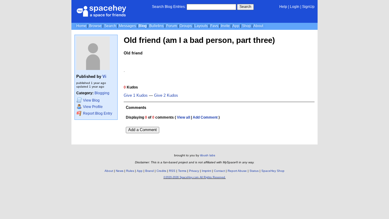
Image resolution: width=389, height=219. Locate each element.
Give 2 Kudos (166, 95)
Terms (182, 170)
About (258, 26)
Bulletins (156, 26)
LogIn (294, 7)
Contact (219, 170)
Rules (130, 170)
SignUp (308, 7)
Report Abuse (237, 170)
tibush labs (207, 155)
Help (283, 7)
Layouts (201, 26)
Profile (93, 107)
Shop (246, 26)
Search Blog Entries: (169, 7)
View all (183, 117)
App (235, 26)
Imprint (206, 170)
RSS (172, 170)
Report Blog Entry (97, 114)
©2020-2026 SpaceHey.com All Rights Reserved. (195, 177)
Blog (142, 26)
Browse (95, 26)
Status (254, 170)
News (119, 170)
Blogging (102, 93)
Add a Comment (142, 129)
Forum (171, 26)
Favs (214, 26)
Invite (225, 26)
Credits (161, 170)
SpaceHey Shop (272, 170)
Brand (149, 170)
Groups (186, 26)
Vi (104, 76)
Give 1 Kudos (136, 95)
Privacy (194, 170)
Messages (127, 26)
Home (81, 26)
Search (245, 7)
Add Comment (205, 117)
